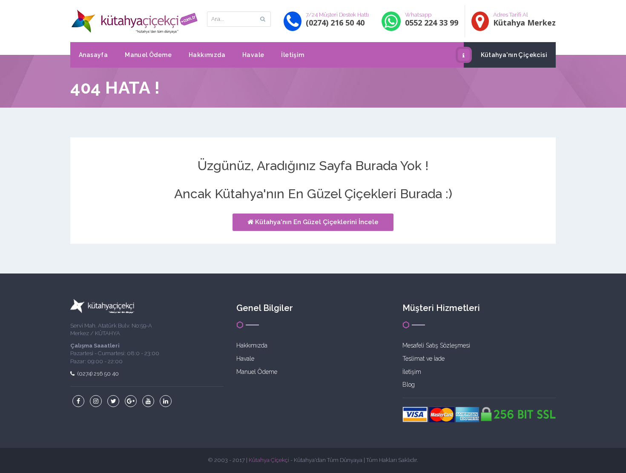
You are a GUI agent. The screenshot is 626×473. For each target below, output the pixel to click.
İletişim (292, 54)
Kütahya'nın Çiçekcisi (514, 54)
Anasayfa (93, 54)
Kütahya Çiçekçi (269, 460)
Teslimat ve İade (423, 358)
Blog (408, 384)
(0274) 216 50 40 (97, 373)
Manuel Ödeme (148, 54)
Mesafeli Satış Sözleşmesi (436, 345)
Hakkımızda (207, 54)
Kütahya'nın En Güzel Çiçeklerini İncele (316, 222)
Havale (253, 54)
